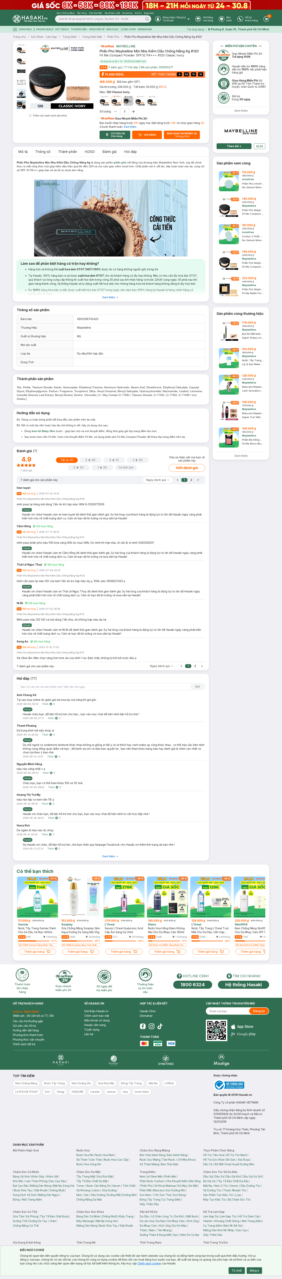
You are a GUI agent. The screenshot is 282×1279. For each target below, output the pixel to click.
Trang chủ (19, 36)
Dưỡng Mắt (114, 1195)
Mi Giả (238, 1225)
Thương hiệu (79, 29)
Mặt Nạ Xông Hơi (63, 1185)
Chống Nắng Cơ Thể (26, 1225)
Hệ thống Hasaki (243, 984)
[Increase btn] (133, 111)
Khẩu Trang (126, 1216)
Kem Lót (145, 1176)
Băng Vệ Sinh (21, 1176)
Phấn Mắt (145, 1190)
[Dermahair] (113, 1060)
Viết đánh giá (187, 468)
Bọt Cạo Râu (20, 1185)
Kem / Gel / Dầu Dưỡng (90, 1195)
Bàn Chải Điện (169, 1164)
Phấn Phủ (113, 36)
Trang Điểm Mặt (92, 36)
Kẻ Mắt (193, 1185)
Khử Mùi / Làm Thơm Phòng (30, 1181)
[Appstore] (243, 1026)
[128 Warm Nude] (128, 101)
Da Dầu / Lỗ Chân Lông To (156, 1216)
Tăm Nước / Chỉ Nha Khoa (178, 1159)
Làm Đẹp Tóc (228, 1216)
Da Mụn (161, 1221)
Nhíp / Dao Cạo (237, 1230)
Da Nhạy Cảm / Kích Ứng (182, 1221)
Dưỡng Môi (129, 1195)
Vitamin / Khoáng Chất (217, 1221)
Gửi (197, 686)
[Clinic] (61, 1060)
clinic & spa (128, 29)
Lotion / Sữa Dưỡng (104, 1190)
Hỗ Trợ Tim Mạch (236, 1155)
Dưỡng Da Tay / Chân (42, 1221)
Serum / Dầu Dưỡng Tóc (245, 1185)
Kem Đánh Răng (177, 1155)
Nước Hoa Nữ (84, 1155)
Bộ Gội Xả (209, 1181)
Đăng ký (259, 1011)
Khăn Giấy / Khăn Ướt (44, 1176)
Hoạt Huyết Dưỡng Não (239, 1164)
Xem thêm (130, 126)
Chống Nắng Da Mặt (89, 1199)
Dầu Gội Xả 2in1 (252, 1176)
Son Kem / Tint (149, 1195)
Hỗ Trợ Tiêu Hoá (213, 1155)
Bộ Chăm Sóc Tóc (239, 1199)
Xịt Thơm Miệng (149, 1164)
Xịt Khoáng (83, 1190)
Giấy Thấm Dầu (149, 1204)
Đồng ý (254, 1270)
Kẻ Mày (182, 1185)
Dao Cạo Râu (57, 1181)
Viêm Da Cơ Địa (189, 1234)
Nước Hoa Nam (104, 1155)
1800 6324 (193, 984)
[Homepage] (30, 19)
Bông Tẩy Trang (150, 1199)
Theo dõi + (234, 146)
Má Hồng (195, 1181)
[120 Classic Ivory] (116, 101)
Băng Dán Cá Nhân (88, 1216)
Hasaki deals (44, 29)
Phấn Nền (170, 1176)
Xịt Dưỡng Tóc (212, 1190)
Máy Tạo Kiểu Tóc (214, 1199)
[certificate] (241, 1085)
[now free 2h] (107, 46)
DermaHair (145, 29)
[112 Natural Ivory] (105, 101)
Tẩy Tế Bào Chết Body (54, 1216)
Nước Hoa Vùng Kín (88, 1164)
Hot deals (62, 29)
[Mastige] (221, 1060)
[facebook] (143, 1026)
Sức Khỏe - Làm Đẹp (44, 36)
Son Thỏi (165, 1195)
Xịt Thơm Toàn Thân (89, 1159)
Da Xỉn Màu (179, 1225)
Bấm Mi (228, 1225)
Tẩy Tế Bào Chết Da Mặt (91, 1181)
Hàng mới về (97, 29)
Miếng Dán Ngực (48, 1195)
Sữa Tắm (18, 1216)
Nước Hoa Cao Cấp (116, 1159)
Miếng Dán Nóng (40, 1185)
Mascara (158, 1190)
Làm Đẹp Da (210, 1216)
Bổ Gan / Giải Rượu (238, 1159)
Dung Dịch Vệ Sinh (24, 1195)
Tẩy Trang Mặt (85, 1176)
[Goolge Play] (243, 1034)
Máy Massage (85, 1221)
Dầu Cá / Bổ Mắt (213, 1164)
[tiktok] (159, 1026)
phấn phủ (120, 162)
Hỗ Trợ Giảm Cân (249, 1216)
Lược (238, 1195)
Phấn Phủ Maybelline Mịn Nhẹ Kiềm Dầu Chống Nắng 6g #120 (163, 36)
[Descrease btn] (115, 111)
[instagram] (151, 1026)
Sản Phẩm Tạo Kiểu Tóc (218, 1195)
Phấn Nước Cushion (152, 1181)
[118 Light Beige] (140, 101)
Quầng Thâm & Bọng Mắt (155, 1234)
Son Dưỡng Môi (175, 1190)
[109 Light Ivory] (152, 101)
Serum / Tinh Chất (123, 1185)
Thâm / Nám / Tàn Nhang (155, 1230)
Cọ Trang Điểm (171, 1199)
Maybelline (126, 46)
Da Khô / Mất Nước (186, 1216)
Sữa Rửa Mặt (105, 1176)
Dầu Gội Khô (233, 1176)
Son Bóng (179, 1195)
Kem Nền (156, 1176)
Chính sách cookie (149, 1263)
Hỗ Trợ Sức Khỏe (214, 1159)
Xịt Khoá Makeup (165, 1185)
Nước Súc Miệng (150, 1159)
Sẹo (175, 1234)
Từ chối (237, 1270)
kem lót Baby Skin (43, 431)
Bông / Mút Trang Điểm (27, 1199)
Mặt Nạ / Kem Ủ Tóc (215, 1185)
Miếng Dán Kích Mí (214, 1230)
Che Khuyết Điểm (177, 1181)
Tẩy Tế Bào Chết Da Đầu (233, 1181)
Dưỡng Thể (20, 1221)
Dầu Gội (208, 1176)
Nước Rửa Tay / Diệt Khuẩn (31, 1190)
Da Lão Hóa (147, 1221)
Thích (45, 704)
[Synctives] (166, 1060)
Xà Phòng (32, 1216)
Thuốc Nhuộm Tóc (234, 1190)
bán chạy (112, 29)
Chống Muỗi (56, 1190)
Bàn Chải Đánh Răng (152, 1155)
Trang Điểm (69, 36)
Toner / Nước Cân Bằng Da (93, 1185)
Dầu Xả (219, 1176)
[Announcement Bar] (141, 5)
